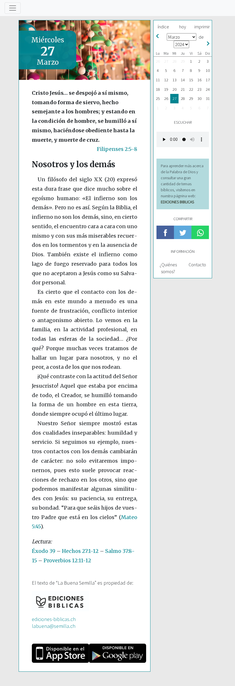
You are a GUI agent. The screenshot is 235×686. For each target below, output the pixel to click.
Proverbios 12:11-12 (67, 560)
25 (158, 98)
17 (208, 79)
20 (175, 89)
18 (158, 89)
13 (175, 79)
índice (163, 26)
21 (183, 89)
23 (199, 89)
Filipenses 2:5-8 (117, 149)
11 (158, 79)
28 (175, 61)
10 (208, 70)
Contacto (197, 264)
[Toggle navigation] (13, 8)
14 (183, 79)
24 (208, 89)
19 (166, 89)
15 (191, 79)
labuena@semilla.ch (53, 626)
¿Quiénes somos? (168, 268)
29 (183, 61)
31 (208, 98)
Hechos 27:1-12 (80, 551)
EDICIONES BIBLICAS (177, 201)
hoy (182, 26)
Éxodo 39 (43, 551)
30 (199, 98)
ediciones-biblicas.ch (54, 619)
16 (199, 79)
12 (166, 79)
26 (158, 61)
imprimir (202, 26)
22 (191, 89)
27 (166, 61)
